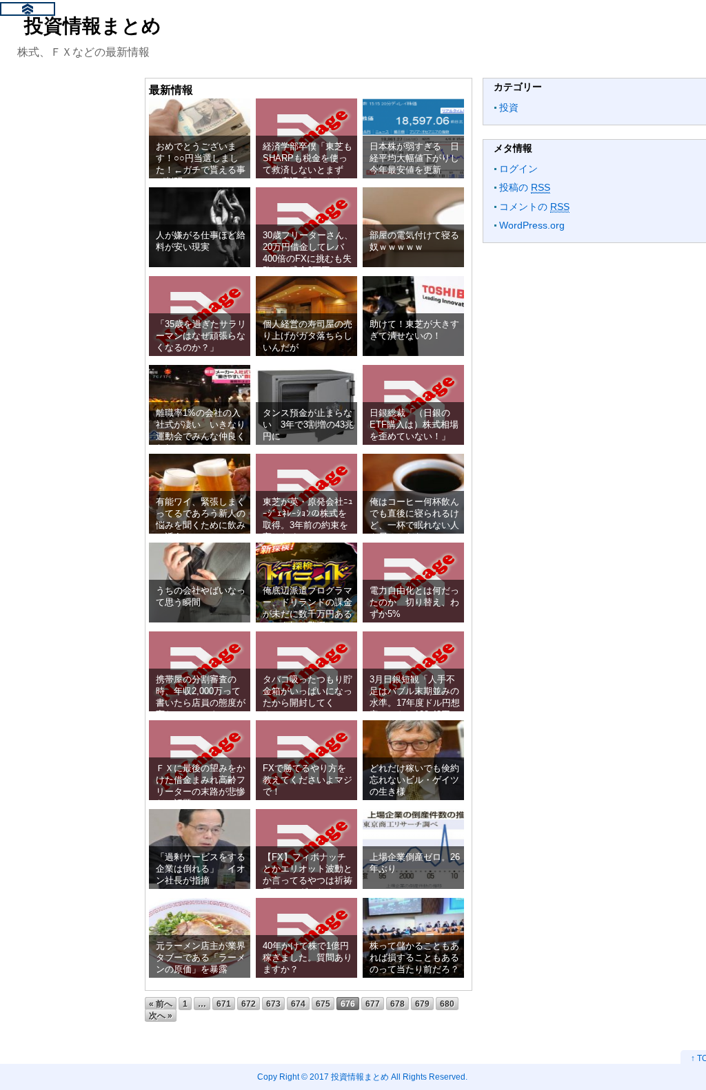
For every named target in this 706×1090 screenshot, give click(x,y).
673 (273, 1003)
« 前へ (160, 1003)
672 (248, 1003)
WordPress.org (532, 225)
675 (323, 1003)
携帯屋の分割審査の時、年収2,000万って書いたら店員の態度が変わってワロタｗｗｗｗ (200, 703)
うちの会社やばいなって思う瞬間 (200, 596)
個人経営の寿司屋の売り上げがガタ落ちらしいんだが (307, 336)
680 (447, 1003)
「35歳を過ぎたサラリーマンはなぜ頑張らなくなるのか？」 (201, 336)
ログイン (518, 168)
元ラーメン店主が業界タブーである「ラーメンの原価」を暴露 (200, 958)
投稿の (524, 187)
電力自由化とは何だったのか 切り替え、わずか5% (414, 602)
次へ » (160, 1015)
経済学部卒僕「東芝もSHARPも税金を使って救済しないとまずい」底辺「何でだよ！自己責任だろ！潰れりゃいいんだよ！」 (307, 176)
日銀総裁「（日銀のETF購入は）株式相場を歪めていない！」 (414, 425)
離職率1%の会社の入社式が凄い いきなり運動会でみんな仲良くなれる (200, 431)
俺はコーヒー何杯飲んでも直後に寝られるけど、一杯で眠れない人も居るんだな (414, 519)
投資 (508, 107)
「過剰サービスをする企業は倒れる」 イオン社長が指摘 (200, 869)
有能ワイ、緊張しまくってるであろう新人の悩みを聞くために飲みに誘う (200, 519)
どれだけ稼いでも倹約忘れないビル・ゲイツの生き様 (414, 780)
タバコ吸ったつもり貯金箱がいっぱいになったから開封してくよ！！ (307, 697)
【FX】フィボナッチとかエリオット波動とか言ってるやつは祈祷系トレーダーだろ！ (307, 875)
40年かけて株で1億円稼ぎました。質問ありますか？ (307, 958)
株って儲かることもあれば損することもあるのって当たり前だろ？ (414, 958)
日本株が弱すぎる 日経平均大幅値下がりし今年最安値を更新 (414, 158)
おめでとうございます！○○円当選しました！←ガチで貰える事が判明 (200, 164)
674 (298, 1003)
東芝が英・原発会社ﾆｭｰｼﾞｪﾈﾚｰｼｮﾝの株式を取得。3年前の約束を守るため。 (308, 519)
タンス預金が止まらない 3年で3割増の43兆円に (308, 425)
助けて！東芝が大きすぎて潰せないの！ (414, 330)
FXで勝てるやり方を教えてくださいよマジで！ (307, 780)
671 (223, 1003)
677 (372, 1003)
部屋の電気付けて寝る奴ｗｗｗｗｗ (414, 241)
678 (397, 1003)
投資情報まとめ (92, 25)
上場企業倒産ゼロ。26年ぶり (415, 863)
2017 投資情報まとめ (349, 1076)
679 (422, 1003)
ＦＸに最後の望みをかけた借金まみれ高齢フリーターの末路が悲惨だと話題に (200, 786)
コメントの (534, 206)
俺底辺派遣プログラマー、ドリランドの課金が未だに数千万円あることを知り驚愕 (307, 608)
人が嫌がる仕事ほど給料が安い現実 (200, 241)
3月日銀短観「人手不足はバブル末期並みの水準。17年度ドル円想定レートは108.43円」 (415, 697)
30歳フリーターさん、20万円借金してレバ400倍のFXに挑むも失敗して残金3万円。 (308, 253)
